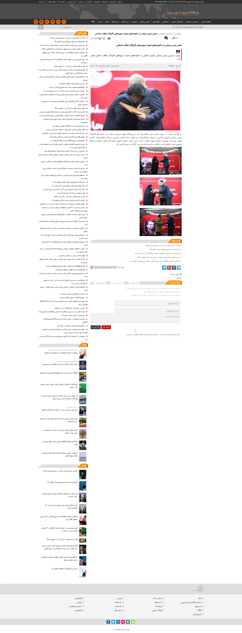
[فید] (36, 22)
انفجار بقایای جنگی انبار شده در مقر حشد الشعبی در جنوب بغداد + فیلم (60, 431)
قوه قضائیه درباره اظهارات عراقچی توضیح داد (70, 270)
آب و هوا (42, 2)
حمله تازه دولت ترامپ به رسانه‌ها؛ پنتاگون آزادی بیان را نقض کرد (63, 133)
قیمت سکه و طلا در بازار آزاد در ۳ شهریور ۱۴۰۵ (69, 66)
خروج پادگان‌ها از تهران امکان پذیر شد (72, 297)
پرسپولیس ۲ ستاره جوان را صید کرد (73, 315)
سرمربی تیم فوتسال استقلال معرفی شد (72, 83)
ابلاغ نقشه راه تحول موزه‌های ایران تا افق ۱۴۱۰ (165, 249)
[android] (133, 622)
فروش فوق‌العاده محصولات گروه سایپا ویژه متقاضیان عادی (65, 266)
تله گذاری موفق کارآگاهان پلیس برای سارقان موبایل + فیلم (60, 443)
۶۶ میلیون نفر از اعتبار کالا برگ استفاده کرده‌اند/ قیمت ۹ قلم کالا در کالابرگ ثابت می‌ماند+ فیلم (59, 397)
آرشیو (120, 2)
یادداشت (117, 602)
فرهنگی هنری (177, 21)
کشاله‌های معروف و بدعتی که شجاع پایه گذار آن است (67, 87)
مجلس (161, 33)
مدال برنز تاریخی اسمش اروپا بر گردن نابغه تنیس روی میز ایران (64, 189)
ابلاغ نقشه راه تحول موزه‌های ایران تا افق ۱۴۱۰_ (187, 27)
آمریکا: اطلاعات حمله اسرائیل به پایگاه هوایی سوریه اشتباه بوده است (62, 115)
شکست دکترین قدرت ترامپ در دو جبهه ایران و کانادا (162, 245)
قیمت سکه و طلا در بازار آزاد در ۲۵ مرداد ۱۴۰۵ (69, 196)
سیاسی (169, 33)
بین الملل (125, 21)
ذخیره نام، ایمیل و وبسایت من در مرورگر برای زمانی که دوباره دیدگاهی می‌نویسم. (153, 334)
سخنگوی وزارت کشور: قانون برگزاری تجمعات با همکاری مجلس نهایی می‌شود (59, 558)
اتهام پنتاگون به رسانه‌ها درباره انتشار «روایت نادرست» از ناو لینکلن (62, 204)
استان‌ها (115, 21)
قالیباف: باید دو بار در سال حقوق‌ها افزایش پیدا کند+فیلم (59, 373)
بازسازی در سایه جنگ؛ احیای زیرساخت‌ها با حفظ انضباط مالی (64, 151)
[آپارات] (47, 22)
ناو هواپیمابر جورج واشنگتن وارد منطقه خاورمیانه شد (67, 140)
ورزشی (134, 21)
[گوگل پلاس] (169, 268)
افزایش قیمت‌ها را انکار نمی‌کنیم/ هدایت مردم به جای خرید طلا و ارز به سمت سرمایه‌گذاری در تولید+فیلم (60, 547)
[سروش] (41, 22)
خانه (199, 598)
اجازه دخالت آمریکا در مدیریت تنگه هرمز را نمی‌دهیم (60, 364)
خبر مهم (198, 606)
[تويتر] (52, 22)
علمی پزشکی (145, 21)
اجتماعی (165, 21)
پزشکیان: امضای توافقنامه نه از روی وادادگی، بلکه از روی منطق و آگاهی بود (155, 261)
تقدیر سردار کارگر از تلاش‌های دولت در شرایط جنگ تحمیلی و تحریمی (62, 112)
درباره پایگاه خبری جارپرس (191, 602)
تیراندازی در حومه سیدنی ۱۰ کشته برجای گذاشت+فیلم (60, 410)
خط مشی (113, 2)
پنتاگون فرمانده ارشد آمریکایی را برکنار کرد (71, 326)
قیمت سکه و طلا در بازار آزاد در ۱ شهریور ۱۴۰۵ (69, 108)
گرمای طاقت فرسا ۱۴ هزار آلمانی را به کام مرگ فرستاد (67, 137)
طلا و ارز (88, 2)
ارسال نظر (106, 327)
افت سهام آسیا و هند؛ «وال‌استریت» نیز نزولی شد (68, 186)
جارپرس (177, 33)
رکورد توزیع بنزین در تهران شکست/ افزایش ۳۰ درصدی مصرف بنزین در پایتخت (59, 529)
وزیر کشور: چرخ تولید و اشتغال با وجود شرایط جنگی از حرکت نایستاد (157, 253)
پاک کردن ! (95, 327)
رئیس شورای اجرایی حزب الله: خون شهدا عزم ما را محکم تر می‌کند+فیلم (59, 420)
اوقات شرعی (51, 2)
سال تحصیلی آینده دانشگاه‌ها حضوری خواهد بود (69, 126)
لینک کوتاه (120, 267)
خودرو (81, 2)
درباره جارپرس (72, 2)
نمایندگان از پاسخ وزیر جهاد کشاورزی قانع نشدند (69, 182)
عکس (100, 21)
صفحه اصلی (206, 21)
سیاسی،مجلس (75, 606)
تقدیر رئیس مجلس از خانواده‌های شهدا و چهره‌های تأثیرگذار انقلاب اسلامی (149, 45)
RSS (93, 21)
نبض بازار (117, 610)
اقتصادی (156, 21)
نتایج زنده (97, 2)
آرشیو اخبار (197, 614)
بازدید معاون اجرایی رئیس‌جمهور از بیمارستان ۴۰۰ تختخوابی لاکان (158, 257)
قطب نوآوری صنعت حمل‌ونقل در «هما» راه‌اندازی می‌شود (65, 129)
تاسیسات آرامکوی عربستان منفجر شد (72, 294)
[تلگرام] (179, 268)
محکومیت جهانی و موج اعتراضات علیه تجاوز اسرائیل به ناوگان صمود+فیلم (60, 454)
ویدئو (84, 345)
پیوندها (104, 2)
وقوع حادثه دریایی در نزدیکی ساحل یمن (71, 255)
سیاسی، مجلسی (191, 21)
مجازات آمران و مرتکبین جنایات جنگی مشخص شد (68, 200)
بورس (119, 598)
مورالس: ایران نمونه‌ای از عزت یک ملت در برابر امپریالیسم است (64, 91)
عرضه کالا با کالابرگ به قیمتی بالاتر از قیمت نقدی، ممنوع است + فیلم (59, 386)
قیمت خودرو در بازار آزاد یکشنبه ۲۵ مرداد (71, 193)
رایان (114, 629)
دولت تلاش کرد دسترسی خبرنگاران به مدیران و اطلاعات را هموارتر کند (62, 311)
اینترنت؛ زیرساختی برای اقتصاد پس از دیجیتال (70, 308)
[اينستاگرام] (58, 22)
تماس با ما (61, 2)
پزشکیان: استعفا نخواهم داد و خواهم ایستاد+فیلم (61, 353)
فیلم (107, 21)
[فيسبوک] (64, 22)
